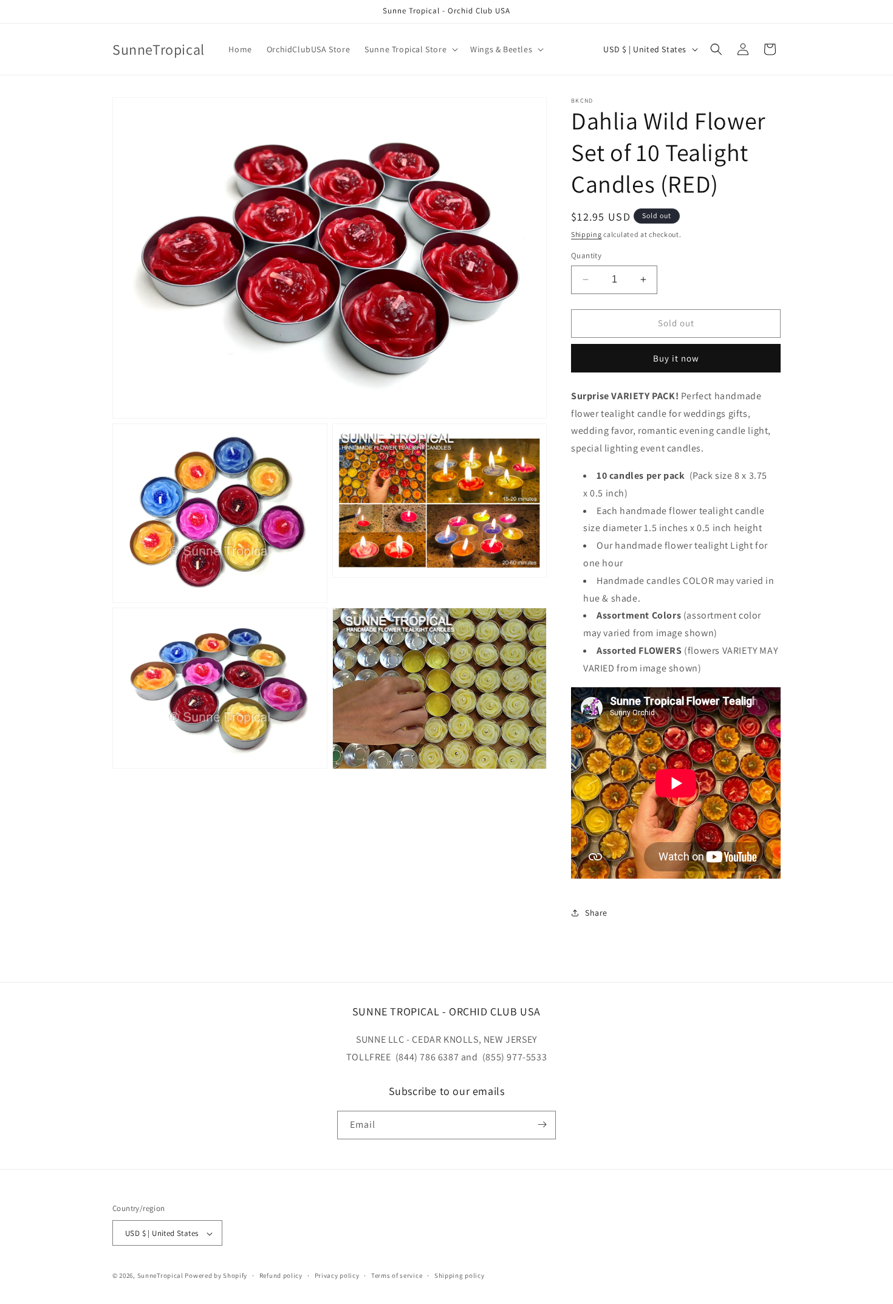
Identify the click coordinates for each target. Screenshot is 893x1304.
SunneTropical (160, 1276)
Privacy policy (337, 1275)
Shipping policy (459, 1275)
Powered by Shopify (216, 1276)
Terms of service (396, 1275)
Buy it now (676, 358)
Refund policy (281, 1275)
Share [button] (596, 912)
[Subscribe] (542, 1124)
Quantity (586, 255)
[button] (410, 49)
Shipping (586, 234)
